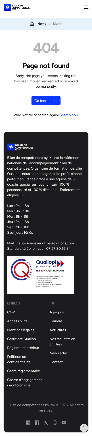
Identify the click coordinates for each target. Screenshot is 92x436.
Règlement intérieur (23, 347)
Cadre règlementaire (23, 371)
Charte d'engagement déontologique (24, 382)
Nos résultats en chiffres (62, 341)
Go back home (46, 100)
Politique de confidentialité (19, 359)
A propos (57, 312)
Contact (56, 362)
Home (42, 24)
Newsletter (58, 353)
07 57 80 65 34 (58, 248)
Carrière (56, 321)
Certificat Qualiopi (22, 339)
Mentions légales (20, 330)
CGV (11, 312)
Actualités (58, 330)
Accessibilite (17, 321)
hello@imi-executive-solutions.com (45, 243)
